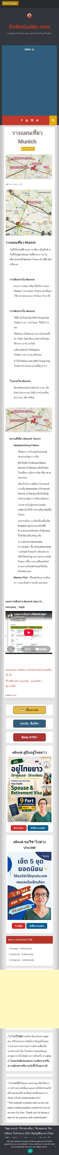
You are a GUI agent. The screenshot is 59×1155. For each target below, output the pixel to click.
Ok (30, 1151)
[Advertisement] (29, 85)
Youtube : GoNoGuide (21, 948)
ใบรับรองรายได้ (21, 1133)
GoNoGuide (29, 149)
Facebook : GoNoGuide (21, 954)
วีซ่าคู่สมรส (41, 1128)
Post (14, 695)
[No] (55, 1146)
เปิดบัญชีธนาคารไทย (42, 1133)
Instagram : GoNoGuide (22, 960)
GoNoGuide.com (29, 27)
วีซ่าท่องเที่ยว (26, 1128)
